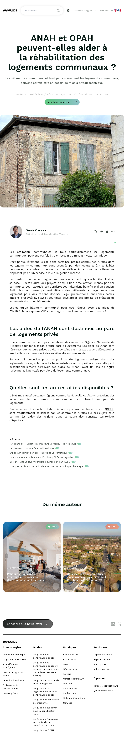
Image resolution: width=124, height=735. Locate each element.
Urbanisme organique (14, 654)
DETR (110, 409)
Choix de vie (69, 659)
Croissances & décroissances (10, 687)
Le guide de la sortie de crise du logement (46, 682)
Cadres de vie (70, 654)
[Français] (120, 10)
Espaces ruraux (102, 659)
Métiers (67, 674)
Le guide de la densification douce (43, 656)
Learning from (10, 693)
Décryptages (70, 669)
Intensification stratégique (10, 666)
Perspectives (70, 688)
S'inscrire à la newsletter (24, 623)
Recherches (69, 693)
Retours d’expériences (75, 698)
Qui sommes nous (103, 690)
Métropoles (100, 664)
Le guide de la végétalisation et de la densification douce (45, 691)
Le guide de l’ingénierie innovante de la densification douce (45, 722)
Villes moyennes (102, 669)
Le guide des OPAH (43, 730)
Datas (66, 664)
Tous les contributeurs (106, 685)
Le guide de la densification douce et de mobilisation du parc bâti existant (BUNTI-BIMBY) (46, 669)
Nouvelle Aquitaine (83, 395)
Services (67, 703)
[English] (115, 10)
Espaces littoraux (103, 654)
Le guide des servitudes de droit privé (46, 701)
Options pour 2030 (73, 678)
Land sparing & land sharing (13, 674)
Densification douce (13, 680)
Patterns (67, 683)
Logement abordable (14, 659)
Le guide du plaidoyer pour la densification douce (45, 710)
